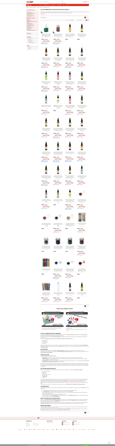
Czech (49, 429)
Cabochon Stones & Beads (31, 13)
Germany (36, 429)
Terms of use (28, 424)
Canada (90, 429)
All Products (29, 36)
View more (43, 14)
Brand (28, 45)
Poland (66, 429)
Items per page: (79, 20)
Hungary (54, 429)
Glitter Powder (29, 16)
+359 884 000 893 (63, 3)
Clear (37, 45)
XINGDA (29, 48)
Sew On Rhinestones (30, 24)
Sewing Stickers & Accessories (32, 30)
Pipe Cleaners (29, 20)
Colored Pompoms (30, 12)
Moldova (95, 429)
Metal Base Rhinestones (31, 25)
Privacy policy (28, 423)
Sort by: (68, 20)
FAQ (33, 422)
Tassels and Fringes (30, 27)
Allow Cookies (85, 445)
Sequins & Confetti (30, 23)
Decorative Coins (30, 14)
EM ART (30, 47)
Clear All (31, 34)
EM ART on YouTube (66, 424)
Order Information (35, 423)
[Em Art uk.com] (29, 1)
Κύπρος (80, 429)
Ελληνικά (26, 429)
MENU (28, 5)
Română (31, 429)
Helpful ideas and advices (50, 422)
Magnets (28, 19)
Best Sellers (30, 41)
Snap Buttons (29, 26)
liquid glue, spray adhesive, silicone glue (72, 382)
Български (21, 429)
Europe (58, 429)
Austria (41, 429)
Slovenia (75, 429)
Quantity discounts (31, 42)
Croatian (45, 429)
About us (27, 422)
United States (85, 429)
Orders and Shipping (36, 424)
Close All (28, 10)
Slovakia (70, 429)
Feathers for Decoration (31, 15)
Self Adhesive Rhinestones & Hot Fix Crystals (32, 22)
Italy (62, 429)
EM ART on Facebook (66, 422)
